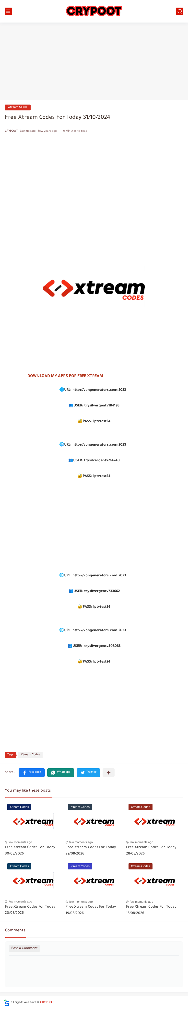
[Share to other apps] (109, 772)
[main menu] (8, 11)
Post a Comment (24, 948)
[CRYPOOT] (94, 11)
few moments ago (20, 842)
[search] (179, 11)
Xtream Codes (17, 107)
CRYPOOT (47, 1002)
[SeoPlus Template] (7, 1002)
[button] (32, 772)
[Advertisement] (94, 61)
